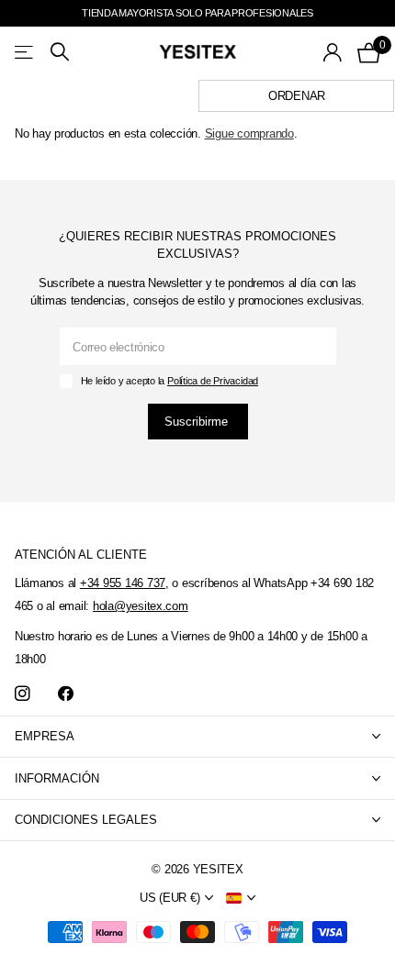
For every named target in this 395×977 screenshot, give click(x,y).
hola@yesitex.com (140, 606)
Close (197, 737)
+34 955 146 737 (122, 583)
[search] (60, 51)
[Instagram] (22, 694)
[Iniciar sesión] (333, 52)
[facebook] (65, 694)
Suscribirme (197, 421)
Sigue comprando (249, 133)
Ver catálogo (25, 52)
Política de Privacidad (212, 380)
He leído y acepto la (169, 380)
